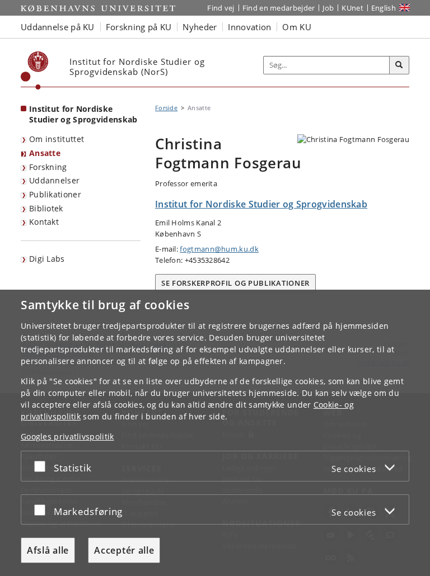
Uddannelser (54, 180)
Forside (166, 107)
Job (328, 8)
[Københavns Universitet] (35, 70)
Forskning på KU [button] (139, 26)
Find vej (220, 8)
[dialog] (215, 433)
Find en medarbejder (278, 8)
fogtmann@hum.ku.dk (219, 249)
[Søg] (399, 65)
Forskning (48, 167)
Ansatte (44, 153)
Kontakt (44, 221)
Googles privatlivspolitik (67, 436)
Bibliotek (46, 208)
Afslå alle (48, 550)
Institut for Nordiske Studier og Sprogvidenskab (83, 114)
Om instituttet (56, 139)
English (383, 8)
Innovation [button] (249, 26)
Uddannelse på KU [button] (58, 26)
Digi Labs (47, 258)
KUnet (352, 8)
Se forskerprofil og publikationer (235, 283)
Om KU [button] (296, 26)
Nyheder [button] (200, 26)
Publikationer (55, 194)
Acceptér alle (124, 550)
